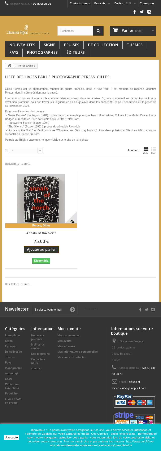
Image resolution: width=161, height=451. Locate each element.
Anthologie (12, 373)
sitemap (36, 368)
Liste (153, 153)
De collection (103, 44)
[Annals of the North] (41, 200)
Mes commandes (68, 335)
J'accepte (11, 437)
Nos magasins (40, 353)
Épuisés (71, 44)
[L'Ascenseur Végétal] (28, 29)
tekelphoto (82, 139)
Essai (8, 378)
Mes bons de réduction (72, 357)
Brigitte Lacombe (29, 139)
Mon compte (69, 328)
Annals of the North (41, 233)
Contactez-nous (80, 3)
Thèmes (135, 44)
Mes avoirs (64, 340)
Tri (6, 150)
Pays (13, 52)
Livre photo (12, 335)
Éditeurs (75, 52)
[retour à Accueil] (9, 65)
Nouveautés (22, 44)
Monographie (13, 368)
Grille (145, 153)
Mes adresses (66, 346)
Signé (49, 44)
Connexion (147, 3)
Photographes (42, 52)
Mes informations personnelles (77, 351)
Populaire (11, 393)
